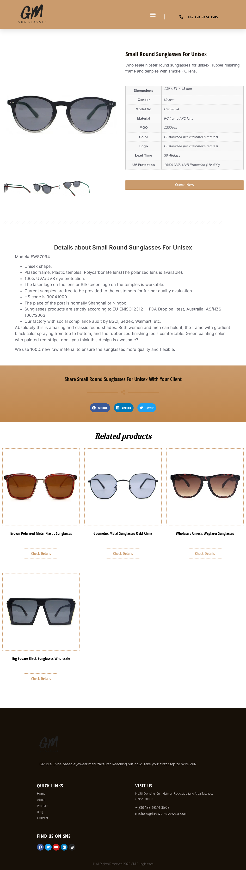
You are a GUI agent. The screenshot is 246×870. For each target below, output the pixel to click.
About (41, 799)
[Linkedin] (64, 847)
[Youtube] (56, 847)
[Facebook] (40, 847)
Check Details (41, 553)
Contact (42, 818)
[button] (153, 14)
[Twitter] (48, 847)
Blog (40, 811)
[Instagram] (72, 847)
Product (42, 805)
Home (41, 793)
